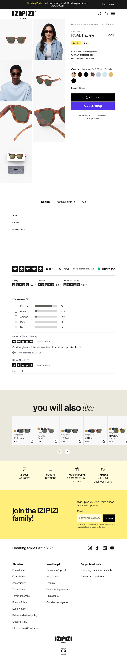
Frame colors (18, 229)
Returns (50, 583)
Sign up (109, 518)
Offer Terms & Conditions (25, 628)
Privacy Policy (19, 602)
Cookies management (58, 602)
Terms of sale (19, 589)
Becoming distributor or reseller (97, 570)
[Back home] (24, 13)
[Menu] (113, 13)
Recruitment (18, 570)
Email (80, 511)
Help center (108, 4)
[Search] (99, 13)
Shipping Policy (20, 621)
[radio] (73, 74)
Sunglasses (94, 24)
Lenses (16, 222)
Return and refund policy (25, 615)
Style (14, 215)
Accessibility (19, 583)
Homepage (75, 24)
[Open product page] (56, 441)
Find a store (52, 595)
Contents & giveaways (58, 589)
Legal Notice (19, 608)
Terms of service (21, 595)
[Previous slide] (23, 4)
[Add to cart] (32, 441)
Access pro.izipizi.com (92, 576)
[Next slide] (91, 4)
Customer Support (56, 570)
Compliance (18, 576)
